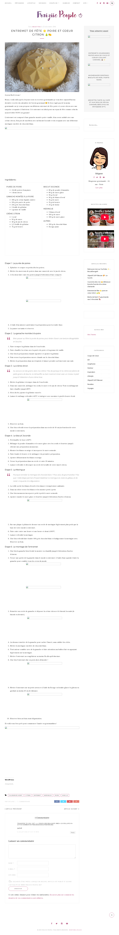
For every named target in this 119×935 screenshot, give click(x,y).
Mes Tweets (92, 334)
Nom (11, 863)
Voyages (42, 3)
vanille (65, 795)
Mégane (11, 801)
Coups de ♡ (55, 3)
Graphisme (91, 364)
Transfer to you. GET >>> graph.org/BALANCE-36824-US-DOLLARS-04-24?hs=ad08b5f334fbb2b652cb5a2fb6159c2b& (45, 824)
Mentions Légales (75, 930)
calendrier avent (15, 795)
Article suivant (71, 808)
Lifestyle (31, 3)
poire (57, 795)
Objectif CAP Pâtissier (95, 380)
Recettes (37, 26)
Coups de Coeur (93, 356)
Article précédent (14, 808)
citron (28, 795)
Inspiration (91, 372)
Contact (76, 3)
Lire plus (99, 188)
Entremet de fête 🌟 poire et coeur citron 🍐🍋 (97, 292)
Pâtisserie (19, 3)
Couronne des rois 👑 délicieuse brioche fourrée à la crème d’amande (99, 284)
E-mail (11, 869)
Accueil (8, 3)
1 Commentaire (23, 801)
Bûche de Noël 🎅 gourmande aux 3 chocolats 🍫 (98, 298)
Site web (11, 875)
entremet (37, 795)
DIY (89, 360)
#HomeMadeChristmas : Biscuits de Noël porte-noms (99, 77)
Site (85, 3)
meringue (48, 795)
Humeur (66, 3)
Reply (72, 832)
